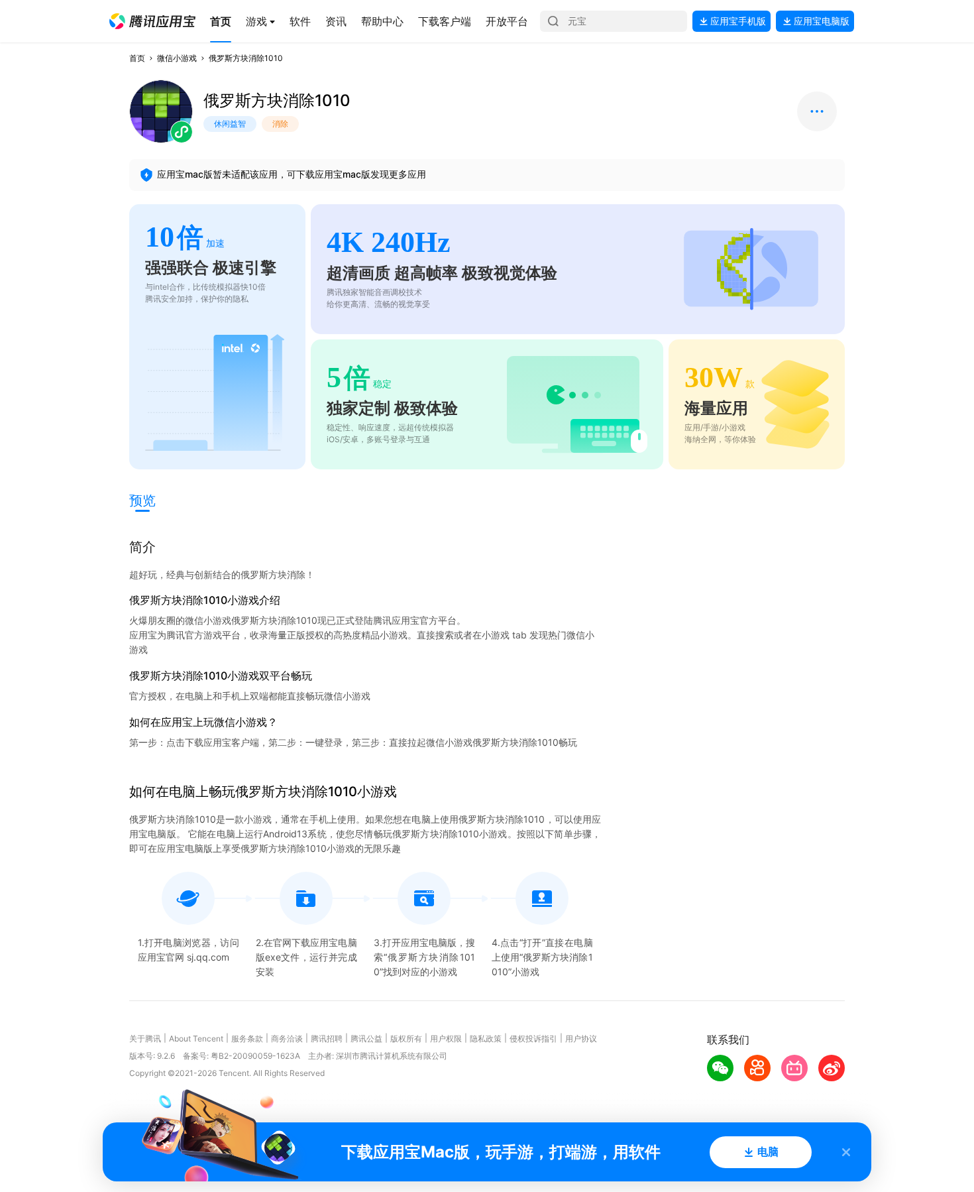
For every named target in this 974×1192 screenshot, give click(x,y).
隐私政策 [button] (486, 1038)
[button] (152, 21)
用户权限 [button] (446, 1038)
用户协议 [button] (581, 1038)
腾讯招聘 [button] (327, 1038)
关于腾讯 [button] (145, 1038)
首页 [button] (137, 58)
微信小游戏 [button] (177, 58)
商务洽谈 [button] (287, 1038)
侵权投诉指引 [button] (533, 1038)
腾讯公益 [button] (366, 1038)
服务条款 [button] (247, 1038)
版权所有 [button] (406, 1038)
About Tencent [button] (196, 1038)
